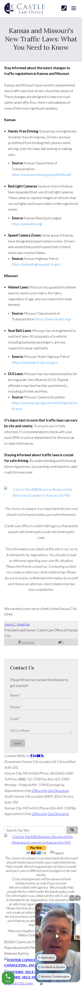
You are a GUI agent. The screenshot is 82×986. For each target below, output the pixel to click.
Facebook (27, 642)
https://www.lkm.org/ (27, 224)
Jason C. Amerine (17, 624)
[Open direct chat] (72, 898)
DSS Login (25, 983)
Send (17, 743)
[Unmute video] (58, 936)
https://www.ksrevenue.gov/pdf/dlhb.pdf (41, 174)
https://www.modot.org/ (53, 319)
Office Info (39, 790)
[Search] (72, 830)
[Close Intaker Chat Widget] (78, 898)
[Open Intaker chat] (41, 984)
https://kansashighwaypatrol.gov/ (36, 264)
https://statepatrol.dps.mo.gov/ (35, 362)
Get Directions (58, 790)
